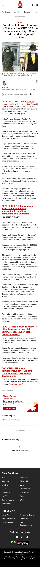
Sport (22, 496)
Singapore (27, 12)
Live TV (4, 496)
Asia (3, 477)
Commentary (6, 492)
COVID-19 (14, 420)
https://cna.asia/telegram (18, 384)
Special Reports (8, 500)
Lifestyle (5, 485)
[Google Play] (12, 542)
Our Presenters (7, 522)
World (22, 500)
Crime (5, 420)
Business (5, 481)
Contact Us (24, 519)
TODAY (4, 489)
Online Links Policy (30, 559)
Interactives (24, 492)
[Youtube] (17, 537)
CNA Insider (24, 481)
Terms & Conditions (22, 557)
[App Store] (15, 542)
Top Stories (6, 12)
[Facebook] (12, 537)
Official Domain (9, 557)
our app (13, 379)
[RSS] (27, 537)
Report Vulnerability (16, 559)
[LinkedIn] (22, 537)
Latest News (16, 12)
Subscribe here (10, 408)
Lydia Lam (5, 87)
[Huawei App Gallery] (23, 543)
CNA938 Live (25, 489)
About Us (5, 515)
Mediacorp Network (27, 515)
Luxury (22, 485)
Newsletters (6, 504)
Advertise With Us (8, 519)
